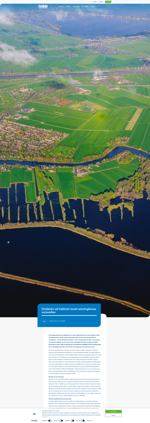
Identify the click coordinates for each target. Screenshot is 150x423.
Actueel (61, 6)
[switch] (61, 421)
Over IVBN (85, 6)
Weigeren (113, 415)
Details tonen (89, 420)
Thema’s (68, 6)
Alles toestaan (113, 411)
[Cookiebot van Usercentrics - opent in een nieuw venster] (34, 421)
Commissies (76, 6)
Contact (93, 6)
